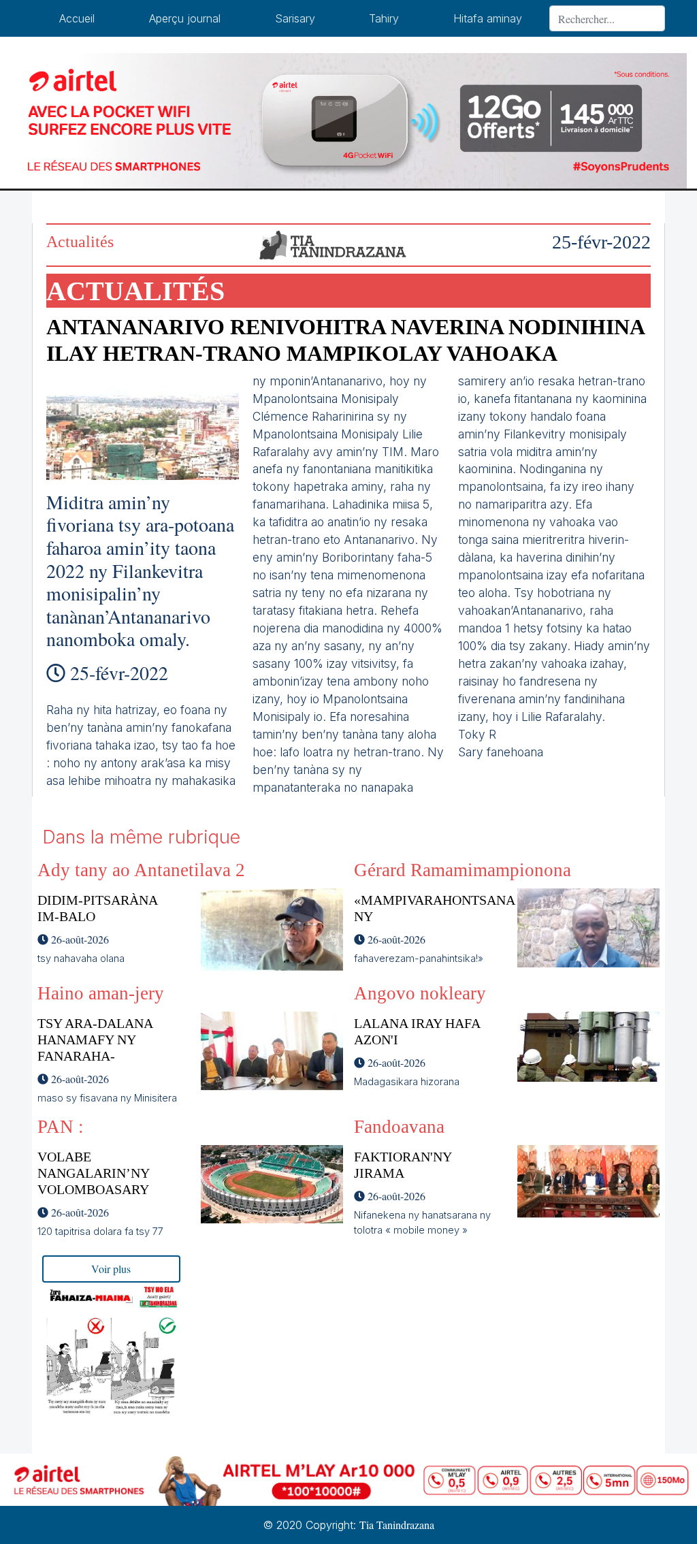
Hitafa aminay (487, 18)
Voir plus (111, 1268)
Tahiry (384, 18)
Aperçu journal (185, 18)
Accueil (77, 18)
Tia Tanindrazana (396, 1524)
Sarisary (295, 18)
